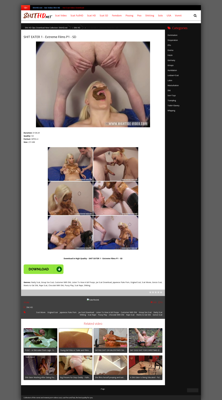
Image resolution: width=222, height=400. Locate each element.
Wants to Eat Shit (143, 315)
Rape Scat (130, 315)
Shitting (149, 15)
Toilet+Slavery (173, 105)
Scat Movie (40, 312)
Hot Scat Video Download (73, 7)
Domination (172, 35)
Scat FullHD (77, 15)
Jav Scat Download (86, 312)
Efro (169, 45)
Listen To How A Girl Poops (107, 312)
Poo (139, 15)
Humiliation (172, 70)
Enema (170, 50)
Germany (171, 60)
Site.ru (37, 15)
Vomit (178, 15)
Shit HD (29, 307)
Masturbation (173, 85)
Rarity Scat (158, 312)
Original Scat (52, 312)
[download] (43, 269)
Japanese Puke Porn (68, 312)
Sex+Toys (172, 95)
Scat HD (91, 15)
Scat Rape (92, 315)
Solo (160, 15)
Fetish (170, 55)
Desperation (173, 40)
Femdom (117, 15)
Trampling (172, 100)
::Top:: (102, 389)
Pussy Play (102, 315)
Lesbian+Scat (173, 75)
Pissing (129, 15)
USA (169, 15)
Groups (171, 65)
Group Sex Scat (145, 312)
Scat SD (104, 15)
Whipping (171, 110)
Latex (170, 80)
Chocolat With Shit (116, 315)
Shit (169, 90)
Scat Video (61, 15)
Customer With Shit (129, 312)
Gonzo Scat (157, 315)
